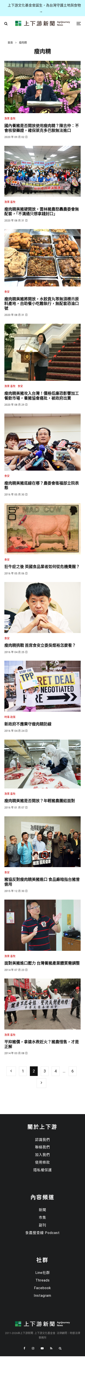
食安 (7, 291)
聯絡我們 (42, 1147)
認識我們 (42, 1140)
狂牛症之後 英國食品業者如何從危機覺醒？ (42, 566)
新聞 (42, 1210)
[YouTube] (42, 1348)
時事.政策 (9, 717)
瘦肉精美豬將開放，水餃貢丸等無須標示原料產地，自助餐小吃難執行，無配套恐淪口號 (41, 304)
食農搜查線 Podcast (42, 1233)
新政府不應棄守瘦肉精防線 (27, 724)
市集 (42, 1217)
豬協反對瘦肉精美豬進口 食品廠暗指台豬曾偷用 (42, 882)
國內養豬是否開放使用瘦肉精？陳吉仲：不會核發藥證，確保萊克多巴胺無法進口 (41, 128)
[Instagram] (33, 1348)
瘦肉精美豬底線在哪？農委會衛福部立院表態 (41, 485)
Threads (43, 1280)
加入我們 (42, 1155)
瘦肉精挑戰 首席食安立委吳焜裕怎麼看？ (40, 645)
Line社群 (42, 1273)
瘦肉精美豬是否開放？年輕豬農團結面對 (39, 800)
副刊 (42, 1225)
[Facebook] (24, 1348)
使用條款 (42, 1162)
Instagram (42, 1295)
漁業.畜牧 (9, 118)
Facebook (42, 1288)
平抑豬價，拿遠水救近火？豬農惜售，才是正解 (41, 1044)
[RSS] (51, 1348)
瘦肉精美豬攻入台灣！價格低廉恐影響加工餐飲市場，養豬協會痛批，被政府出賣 (41, 395)
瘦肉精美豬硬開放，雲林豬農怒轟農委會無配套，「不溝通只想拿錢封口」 (41, 211)
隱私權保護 (42, 1170)
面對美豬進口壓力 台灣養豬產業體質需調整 (42, 963)
